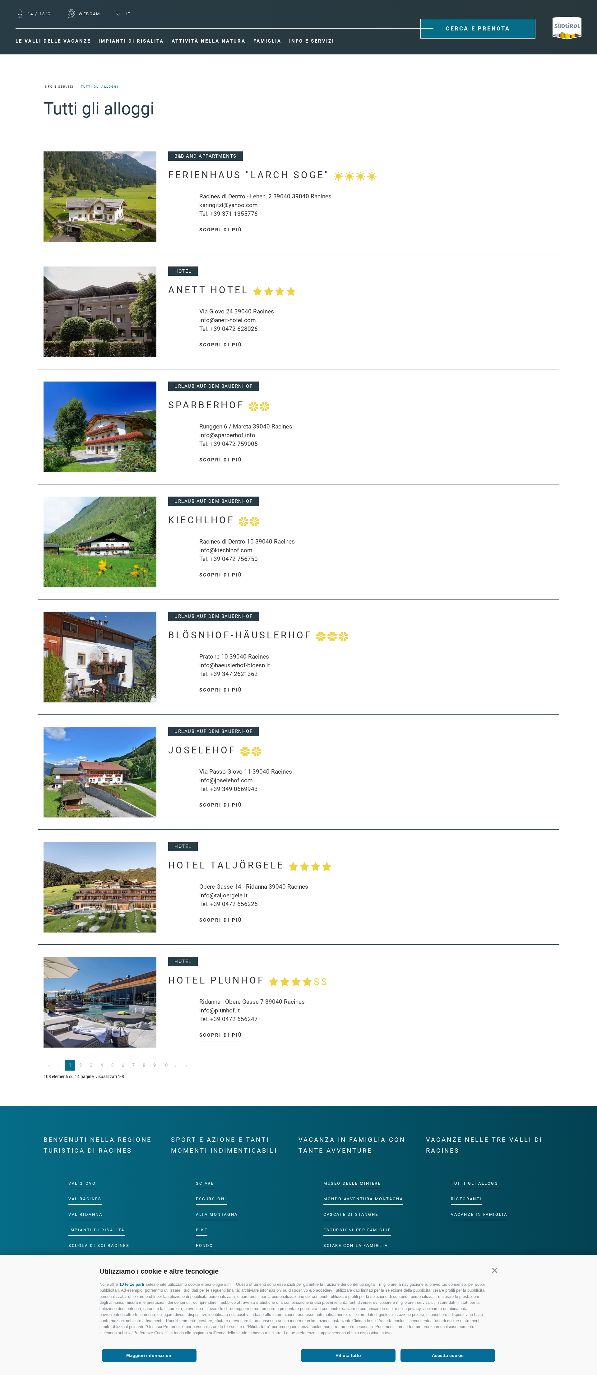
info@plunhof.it (219, 1010)
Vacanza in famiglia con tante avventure (351, 1145)
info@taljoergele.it (223, 895)
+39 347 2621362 (234, 674)
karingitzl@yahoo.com (228, 205)
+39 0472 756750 (234, 558)
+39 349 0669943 (234, 789)
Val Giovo (82, 1183)
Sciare (205, 1183)
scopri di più (220, 230)
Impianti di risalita (96, 1229)
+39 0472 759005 (234, 443)
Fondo (204, 1245)
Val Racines (85, 1198)
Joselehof (204, 750)
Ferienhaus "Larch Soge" (251, 174)
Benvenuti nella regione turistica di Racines (98, 1145)
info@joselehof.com (226, 780)
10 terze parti (131, 1284)
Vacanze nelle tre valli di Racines (484, 1145)
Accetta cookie (448, 1355)
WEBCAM (88, 14)
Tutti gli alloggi (475, 1183)
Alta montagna (217, 1214)
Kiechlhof (203, 520)
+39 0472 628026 (234, 328)
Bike (201, 1229)
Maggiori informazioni (149, 1355)
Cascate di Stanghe (350, 1214)
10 (165, 1065)
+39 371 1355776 (234, 213)
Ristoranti (466, 1198)
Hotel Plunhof (248, 981)
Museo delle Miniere (352, 1183)
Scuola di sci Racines (99, 1245)
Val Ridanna (85, 1214)
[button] (494, 1270)
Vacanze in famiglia (479, 1214)
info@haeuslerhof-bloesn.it (234, 665)
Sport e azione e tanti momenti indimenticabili (224, 1145)
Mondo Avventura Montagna (363, 1198)
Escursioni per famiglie (357, 1229)
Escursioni (211, 1198)
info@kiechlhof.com (225, 550)
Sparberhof (208, 405)
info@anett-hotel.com (227, 320)
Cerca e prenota (478, 28)
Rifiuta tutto (348, 1355)
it (127, 14)
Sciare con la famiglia (355, 1245)
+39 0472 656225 (234, 904)
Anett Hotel (210, 290)
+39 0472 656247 (234, 1019)
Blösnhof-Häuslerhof (242, 635)
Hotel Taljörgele (228, 865)
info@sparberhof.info (227, 435)
